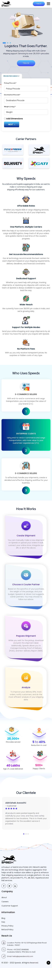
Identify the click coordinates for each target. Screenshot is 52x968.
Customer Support (10, 905)
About (4, 897)
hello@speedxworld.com (22, 956)
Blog (3, 918)
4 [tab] (28, 833)
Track (39, 4)
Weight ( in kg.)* (10, 107)
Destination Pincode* (12, 95)
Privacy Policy (7, 926)
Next (11, 124)
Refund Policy (7, 929)
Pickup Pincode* (10, 83)
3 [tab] (26, 833)
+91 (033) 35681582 (21, 949)
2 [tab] (25, 833)
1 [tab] (23, 833)
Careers (5, 901)
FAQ (3, 922)
